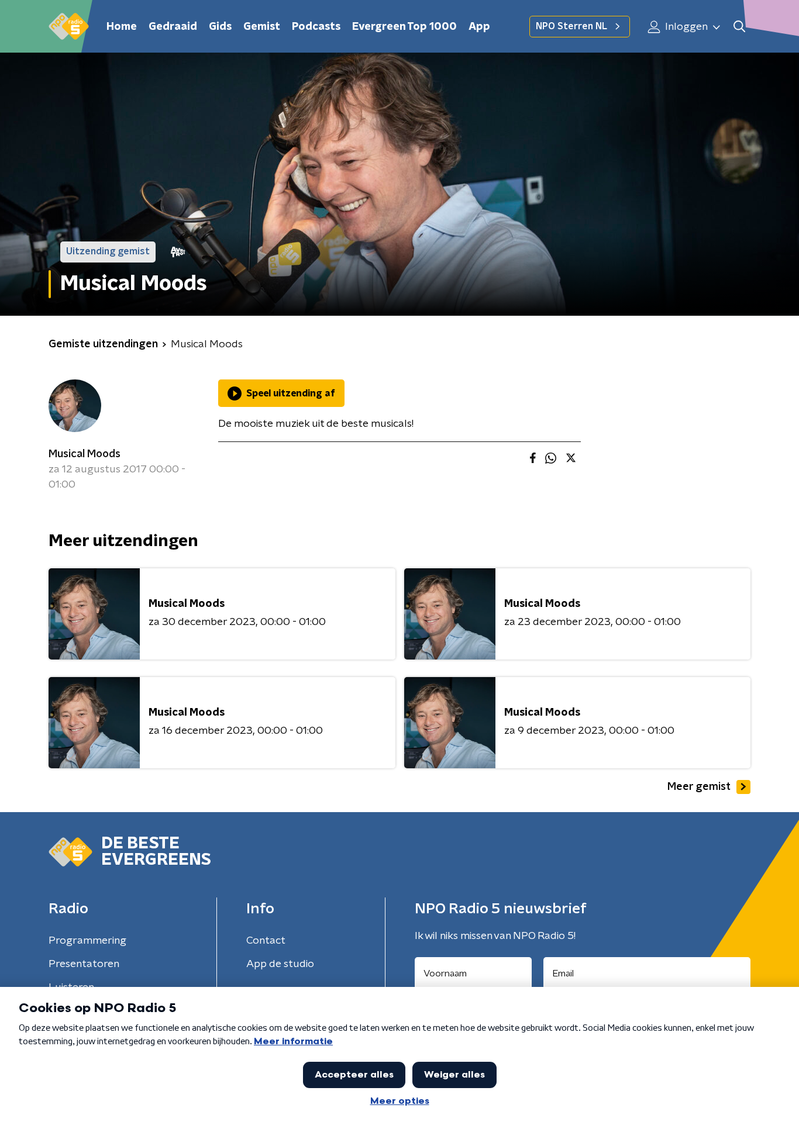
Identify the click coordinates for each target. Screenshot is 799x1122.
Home (121, 27)
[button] (739, 26)
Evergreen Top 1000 (404, 27)
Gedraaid (173, 27)
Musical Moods (84, 454)
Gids (220, 27)
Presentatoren (84, 964)
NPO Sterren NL (571, 26)
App (479, 27)
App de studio (280, 964)
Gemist (261, 27)
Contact (265, 940)
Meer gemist (699, 787)
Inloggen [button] (685, 27)
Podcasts (316, 27)
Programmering (87, 940)
